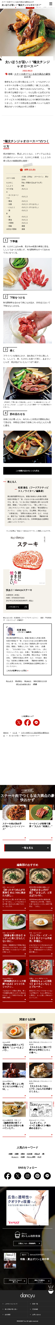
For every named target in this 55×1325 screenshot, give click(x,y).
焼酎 (11, 1154)
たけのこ (18, 681)
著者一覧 (35, 1304)
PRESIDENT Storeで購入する (15, 1281)
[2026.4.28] (40, 1031)
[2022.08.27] (14, 812)
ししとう (9, 681)
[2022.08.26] (40, 812)
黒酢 (17, 1154)
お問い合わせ (36, 1314)
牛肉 (35, 684)
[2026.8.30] (40, 967)
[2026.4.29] (40, 1070)
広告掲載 (35, 1309)
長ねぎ (37, 1154)
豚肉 (23, 1154)
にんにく (27, 681)
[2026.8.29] (14, 922)
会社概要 (7, 1314)
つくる (14, 732)
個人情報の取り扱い (11, 1309)
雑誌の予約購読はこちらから (40, 1281)
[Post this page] (19, 722)
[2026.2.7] (40, 1109)
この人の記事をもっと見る (16, 671)
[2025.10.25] (14, 1109)
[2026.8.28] (14, 876)
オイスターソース (40, 681)
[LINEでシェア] (36, 722)
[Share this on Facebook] (27, 722)
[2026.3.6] (14, 1031)
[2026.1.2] (40, 876)
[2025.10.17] (40, 922)
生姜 (23, 1157)
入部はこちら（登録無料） (27, 1243)
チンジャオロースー (23, 684)
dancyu (5, 732)
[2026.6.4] (14, 1070)
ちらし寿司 (31, 1157)
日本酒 (29, 1154)
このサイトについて (11, 1304)
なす (39, 1157)
